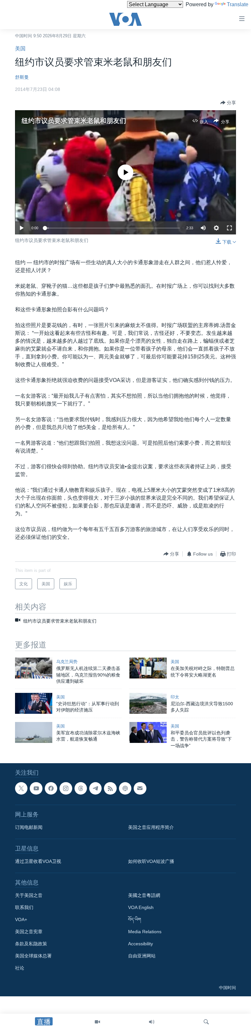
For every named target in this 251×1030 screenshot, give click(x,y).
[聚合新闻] (110, 788)
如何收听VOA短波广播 (151, 861)
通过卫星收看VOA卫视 (38, 861)
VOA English (141, 907)
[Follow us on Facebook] (51, 788)
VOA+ (21, 919)
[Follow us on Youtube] (36, 788)
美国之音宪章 (28, 932)
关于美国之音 (28, 895)
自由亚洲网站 (142, 956)
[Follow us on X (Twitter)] (21, 788)
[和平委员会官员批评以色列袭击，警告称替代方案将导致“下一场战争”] (148, 732)
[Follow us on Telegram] (95, 788)
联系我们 (24, 907)
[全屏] (229, 227)
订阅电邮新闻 (28, 827)
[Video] (97, 1022)
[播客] (125, 788)
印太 (175, 697)
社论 (19, 968)
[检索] (206, 1022)
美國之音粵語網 (144, 895)
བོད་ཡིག (134, 919)
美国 (20, 48)
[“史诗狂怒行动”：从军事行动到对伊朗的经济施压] (33, 703)
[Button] (228, 103)
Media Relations (144, 932)
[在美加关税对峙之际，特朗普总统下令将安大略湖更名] (148, 668)
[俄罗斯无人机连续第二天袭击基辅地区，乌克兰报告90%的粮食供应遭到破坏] (33, 668)
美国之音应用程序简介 (151, 827)
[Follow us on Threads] (81, 788)
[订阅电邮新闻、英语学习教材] (140, 788)
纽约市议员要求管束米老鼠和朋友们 (74, 120)
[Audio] (151, 1022)
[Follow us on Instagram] (65, 788)
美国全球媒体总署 (33, 956)
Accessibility (140, 944)
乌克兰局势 (66, 661)
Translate (237, 4)
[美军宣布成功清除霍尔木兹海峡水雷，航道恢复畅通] (33, 732)
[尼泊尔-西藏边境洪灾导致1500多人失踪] (148, 703)
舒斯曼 (22, 77)
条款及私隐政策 (31, 944)
